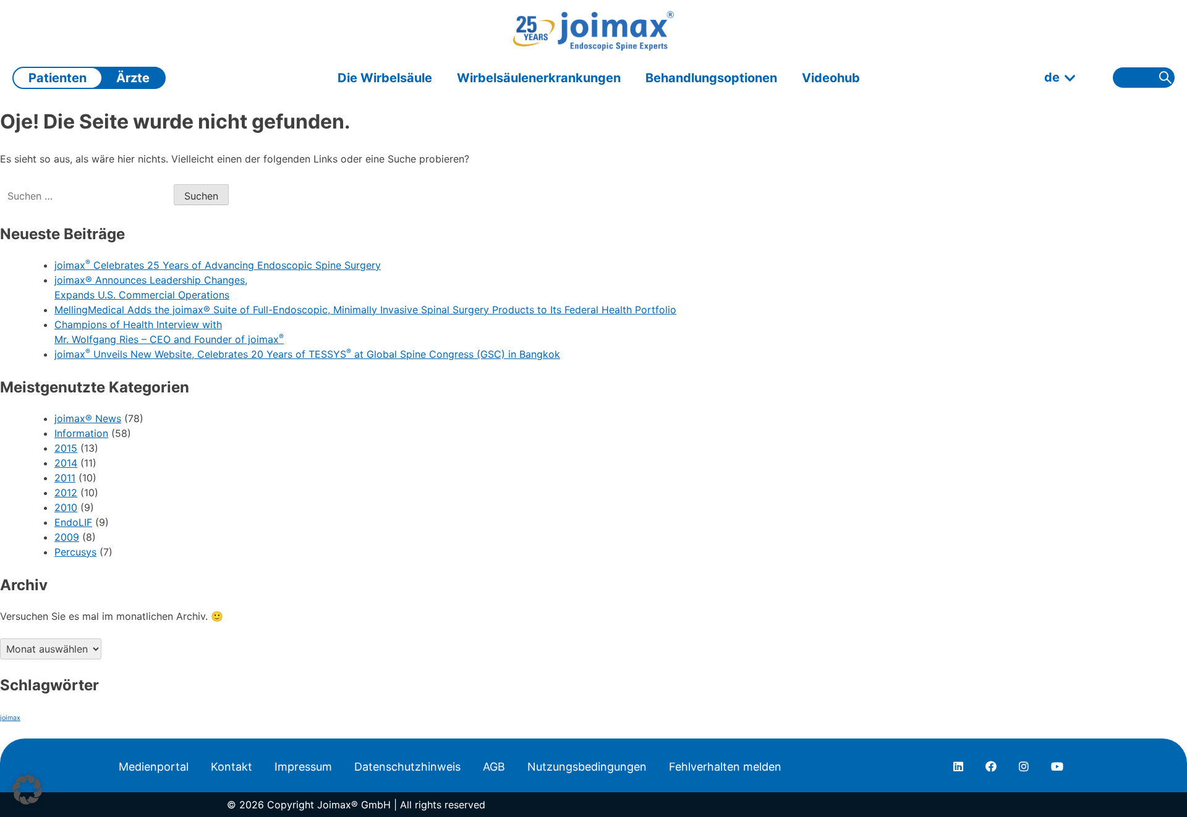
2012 (65, 492)
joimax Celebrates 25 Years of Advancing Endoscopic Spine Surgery (217, 265)
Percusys (75, 552)
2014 (65, 463)
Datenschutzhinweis (407, 766)
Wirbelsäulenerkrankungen (539, 77)
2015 (65, 448)
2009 (66, 537)
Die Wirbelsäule (385, 77)
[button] (27, 790)
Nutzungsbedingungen (587, 766)
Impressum (303, 766)
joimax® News (87, 418)
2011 (64, 478)
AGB (494, 766)
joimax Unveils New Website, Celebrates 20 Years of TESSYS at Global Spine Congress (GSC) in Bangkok (307, 354)
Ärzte (133, 77)
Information (81, 433)
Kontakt (231, 766)
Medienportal (154, 766)
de (1052, 77)
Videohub (831, 77)
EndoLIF (73, 522)
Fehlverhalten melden (725, 766)
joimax (10, 718)
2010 (65, 507)
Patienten (57, 77)
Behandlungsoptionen (711, 77)
